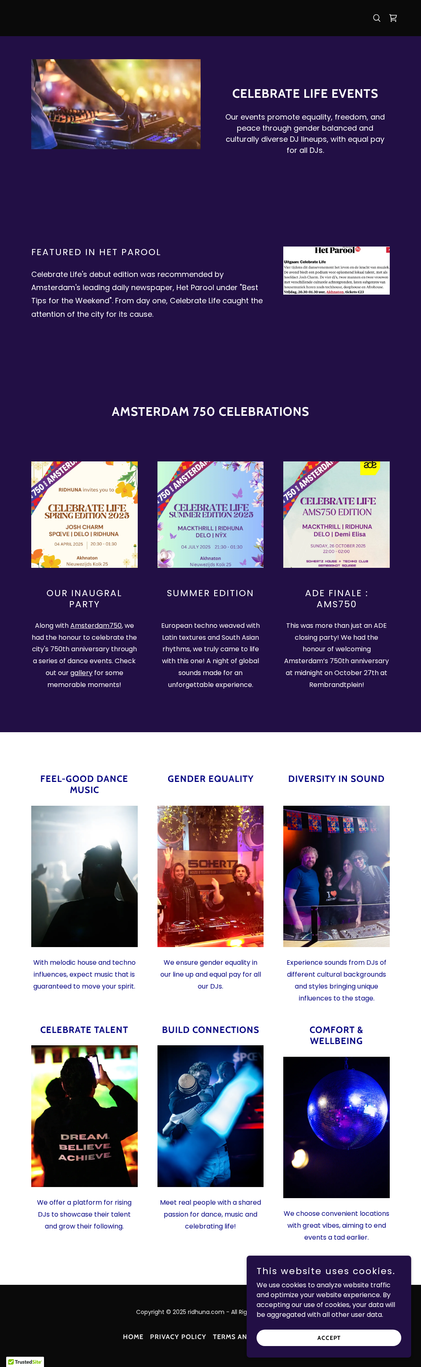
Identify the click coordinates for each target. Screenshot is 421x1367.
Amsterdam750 (96, 625)
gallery (81, 673)
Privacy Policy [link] (178, 1337)
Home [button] (133, 1337)
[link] (393, 18)
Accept (329, 1337)
